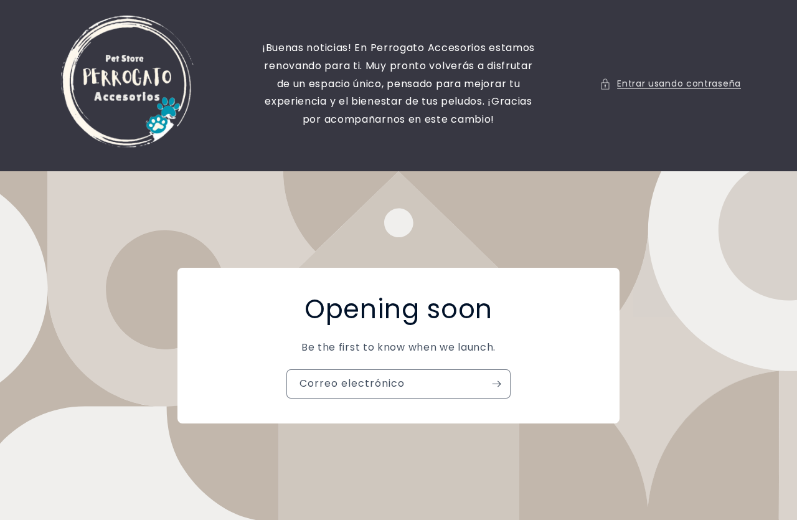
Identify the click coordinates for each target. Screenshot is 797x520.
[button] (670, 84)
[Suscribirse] (496, 384)
